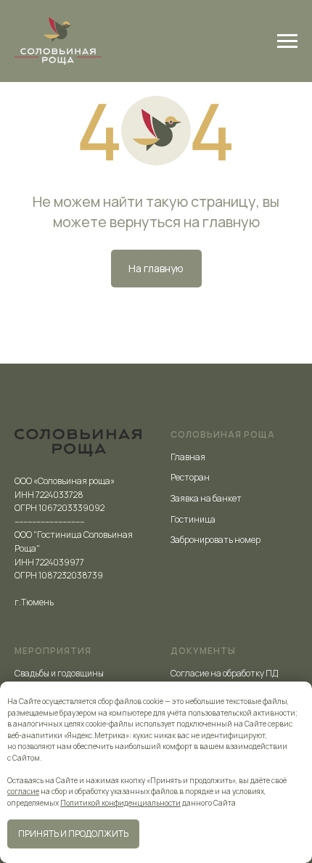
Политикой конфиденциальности (120, 803)
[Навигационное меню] (287, 41)
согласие (23, 791)
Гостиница (193, 519)
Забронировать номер (215, 539)
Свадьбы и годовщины (59, 673)
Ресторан (190, 477)
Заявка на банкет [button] (206, 498)
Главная (188, 457)
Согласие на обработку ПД (224, 673)
